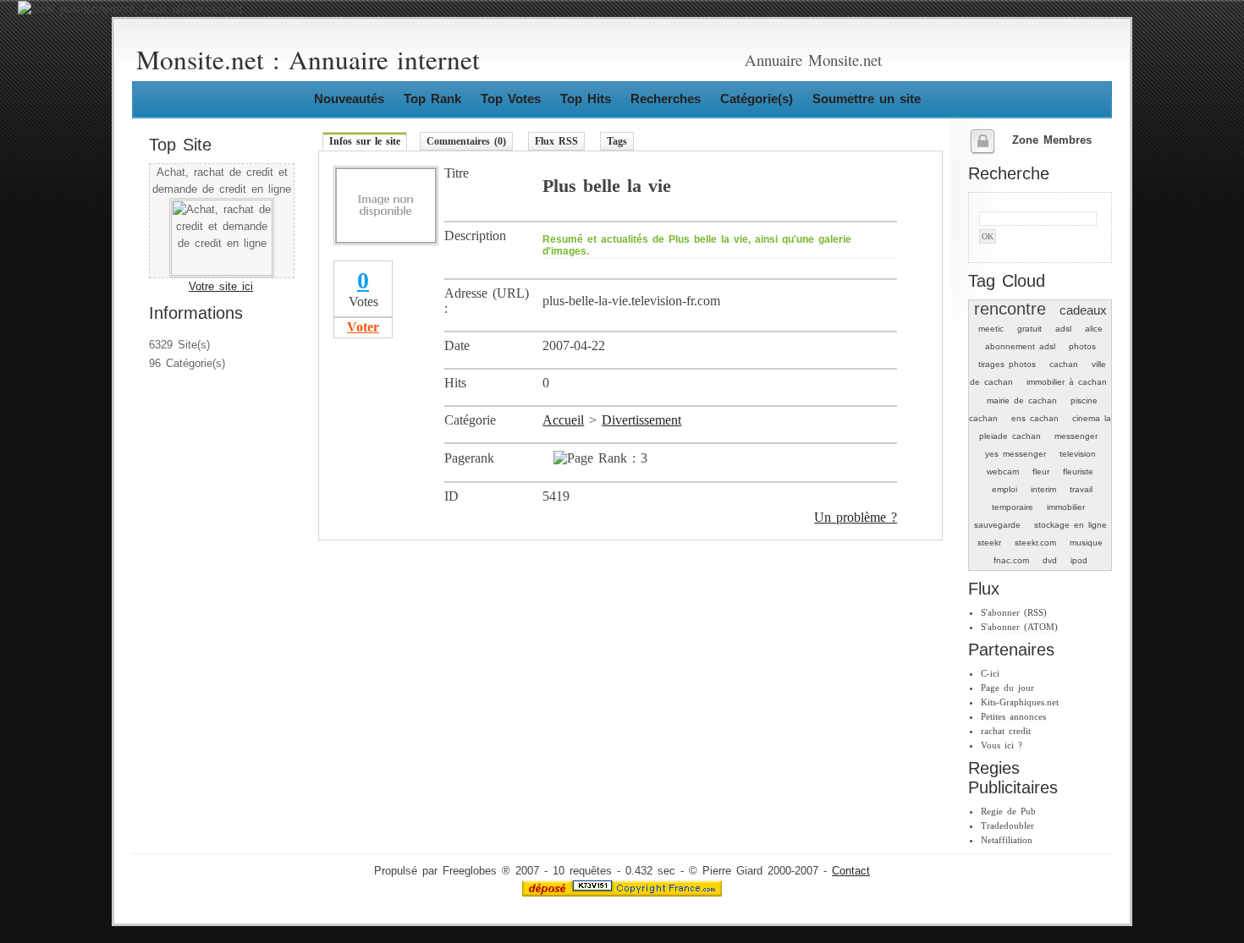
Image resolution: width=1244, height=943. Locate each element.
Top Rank (432, 98)
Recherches (665, 98)
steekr (989, 542)
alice (1094, 328)
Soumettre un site (866, 98)
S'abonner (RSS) (1014, 612)
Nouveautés (349, 98)
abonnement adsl (1020, 346)
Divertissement (641, 420)
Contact (851, 871)
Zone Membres (1052, 140)
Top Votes (511, 98)
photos (1082, 346)
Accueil (563, 420)
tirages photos (1007, 364)
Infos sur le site (364, 141)
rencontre (1010, 308)
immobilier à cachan (1067, 382)
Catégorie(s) (756, 98)
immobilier (1066, 507)
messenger (1076, 436)
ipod (1079, 560)
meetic (991, 328)
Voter (363, 327)
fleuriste (1078, 471)
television (1078, 453)
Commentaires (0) (466, 141)
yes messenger (1015, 453)
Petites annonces (1013, 716)
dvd (1050, 560)
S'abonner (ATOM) (1019, 627)
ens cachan (1035, 418)
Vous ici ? (1001, 745)
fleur (1040, 471)
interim (1043, 489)
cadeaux (1083, 310)
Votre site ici (221, 287)
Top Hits (585, 98)
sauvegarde (997, 524)
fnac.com (1011, 560)
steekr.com (1035, 542)
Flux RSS (556, 141)
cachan (1063, 364)
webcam (1003, 471)
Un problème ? (855, 517)
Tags (617, 141)
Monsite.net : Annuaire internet (308, 59)
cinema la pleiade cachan (1045, 427)
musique (1086, 542)
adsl (1063, 328)
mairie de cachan (1022, 400)
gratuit (1029, 328)
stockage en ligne (1070, 524)
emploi (1004, 489)
